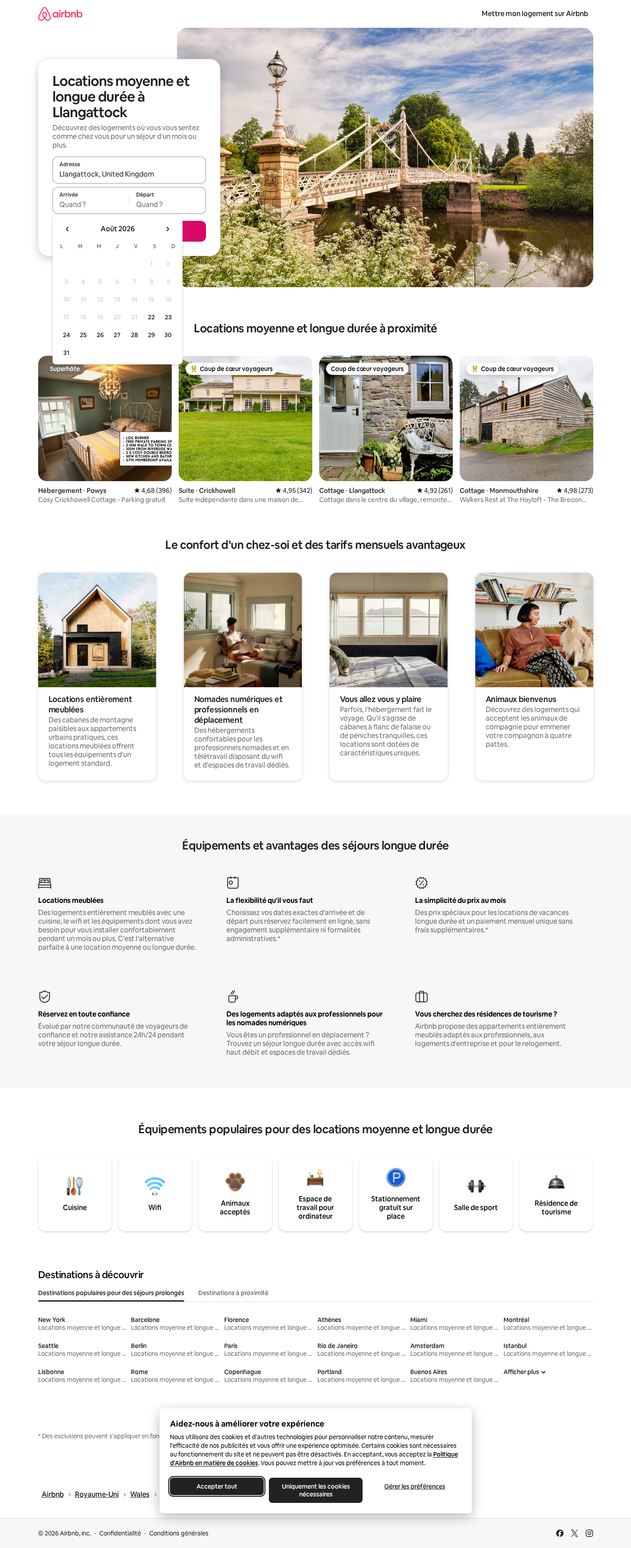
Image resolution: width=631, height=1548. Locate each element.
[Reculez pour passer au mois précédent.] (67, 229)
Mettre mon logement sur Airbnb (535, 13)
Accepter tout (216, 1486)
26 (100, 335)
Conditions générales (179, 1533)
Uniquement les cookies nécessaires (315, 1490)
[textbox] (90, 204)
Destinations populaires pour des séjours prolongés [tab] (111, 1293)
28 (134, 335)
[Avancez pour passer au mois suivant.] (167, 229)
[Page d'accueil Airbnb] (60, 13)
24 (66, 335)
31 (66, 353)
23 (168, 317)
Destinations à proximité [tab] (233, 1293)
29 (151, 335)
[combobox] (129, 174)
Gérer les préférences (414, 1486)
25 (83, 335)
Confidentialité (120, 1533)
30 (168, 335)
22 (151, 317)
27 (117, 335)
